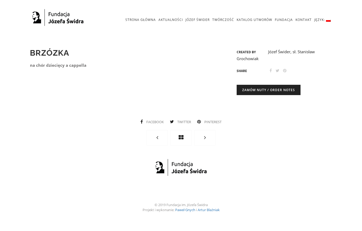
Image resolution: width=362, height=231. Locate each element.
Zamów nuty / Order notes (268, 90)
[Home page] (181, 137)
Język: (320, 19)
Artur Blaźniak (209, 209)
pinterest (213, 121)
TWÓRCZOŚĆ (223, 19)
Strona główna (140, 19)
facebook (155, 121)
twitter (184, 121)
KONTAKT (303, 19)
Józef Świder (198, 19)
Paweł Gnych (185, 209)
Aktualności (170, 19)
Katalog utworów (254, 19)
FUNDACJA (284, 19)
